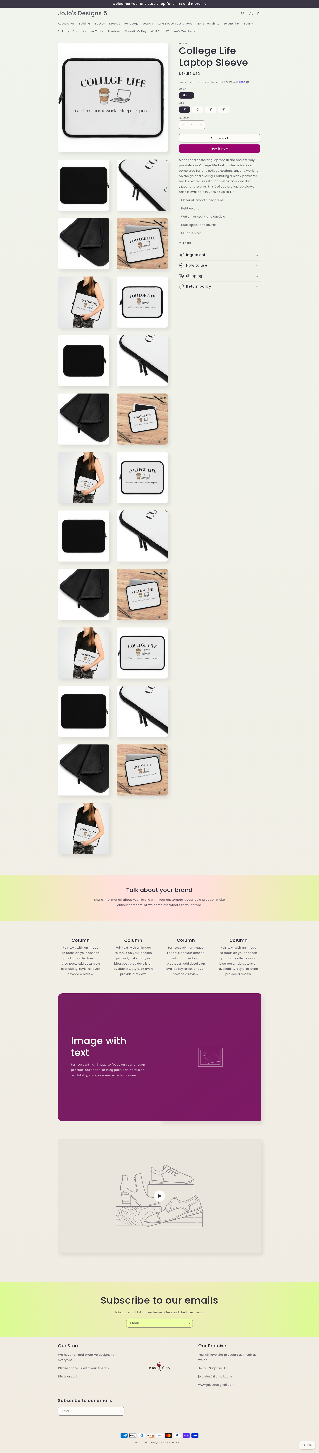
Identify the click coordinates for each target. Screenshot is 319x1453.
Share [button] (187, 242)
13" (210, 109)
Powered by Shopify (173, 1442)
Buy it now (219, 149)
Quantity (184, 117)
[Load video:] (159, 1196)
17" (184, 109)
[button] (243, 13)
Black (186, 95)
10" (198, 109)
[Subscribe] (188, 1323)
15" (223, 109)
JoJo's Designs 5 (153, 1442)
